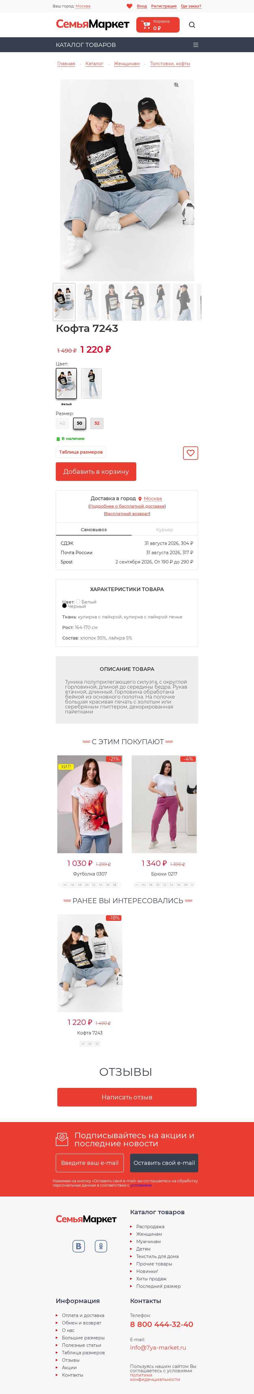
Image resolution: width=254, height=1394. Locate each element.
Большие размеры (83, 1338)
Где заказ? (191, 6)
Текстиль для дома (157, 1256)
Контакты (72, 1375)
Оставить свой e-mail (164, 1163)
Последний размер (158, 1286)
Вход (142, 6)
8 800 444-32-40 (161, 1324)
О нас (68, 1330)
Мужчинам (148, 1241)
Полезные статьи (81, 1345)
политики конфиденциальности (155, 1377)
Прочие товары (154, 1264)
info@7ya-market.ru (158, 1347)
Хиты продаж (151, 1279)
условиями (141, 1185)
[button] (45, 814)
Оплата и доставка (83, 1315)
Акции (69, 1367)
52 (96, 423)
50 (79, 423)
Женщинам (149, 1234)
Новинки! (147, 1271)
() (127, 506)
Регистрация (164, 6)
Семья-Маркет (93, 24)
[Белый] (66, 383)
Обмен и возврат (81, 1323)
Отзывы (71, 1360)
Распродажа (150, 1226)
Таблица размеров (83, 1353)
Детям (143, 1249)
